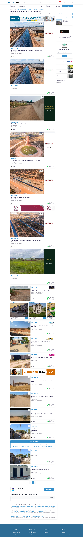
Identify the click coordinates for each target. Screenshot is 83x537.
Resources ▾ (48, 2)
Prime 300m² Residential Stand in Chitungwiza (41, 454)
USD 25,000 (15, 122)
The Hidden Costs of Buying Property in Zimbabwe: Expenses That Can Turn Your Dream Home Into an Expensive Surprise (33, 506)
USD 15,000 (15, 159)
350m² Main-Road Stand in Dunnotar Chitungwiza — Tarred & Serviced (26, 50)
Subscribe (64, 56)
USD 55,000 (35, 393)
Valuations (46, 532)
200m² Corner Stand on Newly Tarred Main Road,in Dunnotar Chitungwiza (27, 87)
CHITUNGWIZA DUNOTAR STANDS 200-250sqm (41, 413)
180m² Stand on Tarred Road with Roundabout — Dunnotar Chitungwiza (27, 240)
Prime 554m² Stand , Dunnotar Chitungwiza (20, 197)
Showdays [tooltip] (58, 82)
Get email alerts (43, 13)
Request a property (64, 17)
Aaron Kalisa (49, 110)
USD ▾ (73, 2)
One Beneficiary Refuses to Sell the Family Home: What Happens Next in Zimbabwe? (27, 509)
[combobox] (28, 6)
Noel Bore (49, 147)
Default (50, 13)
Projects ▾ (34, 2)
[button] (12, 34)
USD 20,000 (15, 275)
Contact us (15, 529)
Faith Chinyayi (49, 263)
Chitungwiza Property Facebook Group (23, 446)
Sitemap (14, 534)
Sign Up (17, 531)
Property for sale (32, 529)
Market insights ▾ (41, 2)
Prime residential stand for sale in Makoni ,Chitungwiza (23, 277)
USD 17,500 (14, 48)
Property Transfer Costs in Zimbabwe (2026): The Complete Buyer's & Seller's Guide (27, 516)
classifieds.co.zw (64, 531)
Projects (30, 534)
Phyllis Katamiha (49, 73)
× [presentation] (19, 6)
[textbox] (26, 6)
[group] (32, 18)
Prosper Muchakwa (49, 184)
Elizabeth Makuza (49, 227)
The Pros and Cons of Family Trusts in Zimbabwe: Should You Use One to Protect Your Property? (29, 511)
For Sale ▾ (23, 2)
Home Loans (46, 529)
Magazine (63, 529)
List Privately (62, 2)
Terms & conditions (16, 532)
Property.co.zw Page (24, 444)
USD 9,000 (14, 238)
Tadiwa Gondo (49, 37)
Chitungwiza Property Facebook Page (44, 446)
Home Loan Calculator (48, 531)
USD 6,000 (34, 377)
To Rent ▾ (29, 2)
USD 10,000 (15, 85)
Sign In (14, 531)
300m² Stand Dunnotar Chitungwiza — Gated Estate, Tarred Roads (25, 160)
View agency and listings (64, 38)
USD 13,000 (35, 355)
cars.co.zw (63, 532)
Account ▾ (69, 2)
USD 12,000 (35, 287)
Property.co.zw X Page (42, 444)
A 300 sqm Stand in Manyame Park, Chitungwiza (41, 290)
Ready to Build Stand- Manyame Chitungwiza (21, 123)
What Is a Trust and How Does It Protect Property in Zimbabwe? (23, 513)
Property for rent (32, 531)
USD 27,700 (15, 195)
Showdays (46, 534)
